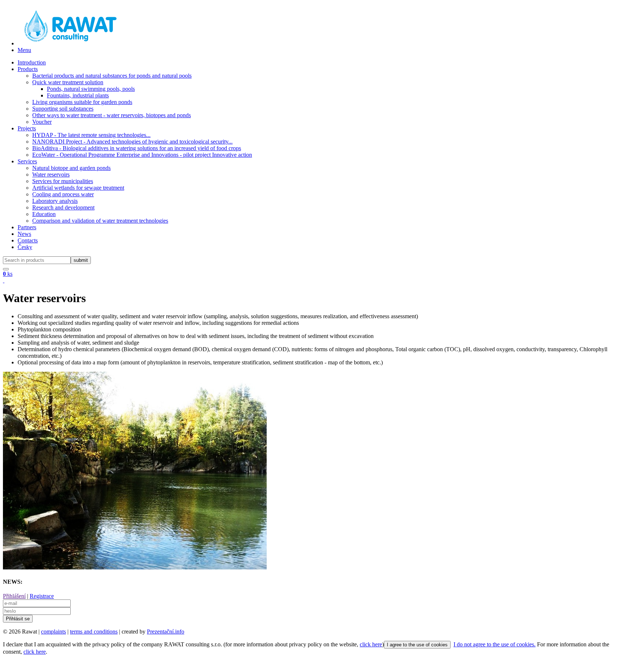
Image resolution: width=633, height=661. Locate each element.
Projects (27, 128)
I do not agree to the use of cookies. (495, 644)
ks (7, 274)
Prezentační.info (165, 631)
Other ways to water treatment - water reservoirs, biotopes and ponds (111, 115)
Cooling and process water (63, 194)
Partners (27, 227)
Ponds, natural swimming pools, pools (91, 89)
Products (28, 69)
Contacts (28, 240)
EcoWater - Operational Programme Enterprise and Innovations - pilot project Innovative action (142, 155)
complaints (53, 631)
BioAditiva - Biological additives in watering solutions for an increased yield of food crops (136, 148)
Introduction (32, 62)
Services (27, 161)
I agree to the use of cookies (417, 644)
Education (44, 214)
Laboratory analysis (55, 201)
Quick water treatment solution (67, 82)
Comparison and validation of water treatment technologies (100, 221)
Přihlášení (14, 596)
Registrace (42, 596)
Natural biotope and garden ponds (71, 168)
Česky (25, 247)
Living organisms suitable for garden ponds (82, 102)
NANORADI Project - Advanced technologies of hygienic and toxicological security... (132, 141)
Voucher (42, 122)
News (24, 234)
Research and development (63, 207)
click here (371, 644)
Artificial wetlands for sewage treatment (78, 188)
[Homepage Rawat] (69, 43)
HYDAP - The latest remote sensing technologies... (91, 135)
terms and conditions (94, 631)
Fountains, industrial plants (78, 95)
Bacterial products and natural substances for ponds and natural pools (112, 76)
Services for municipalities (62, 181)
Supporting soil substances (62, 108)
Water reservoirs (51, 174)
